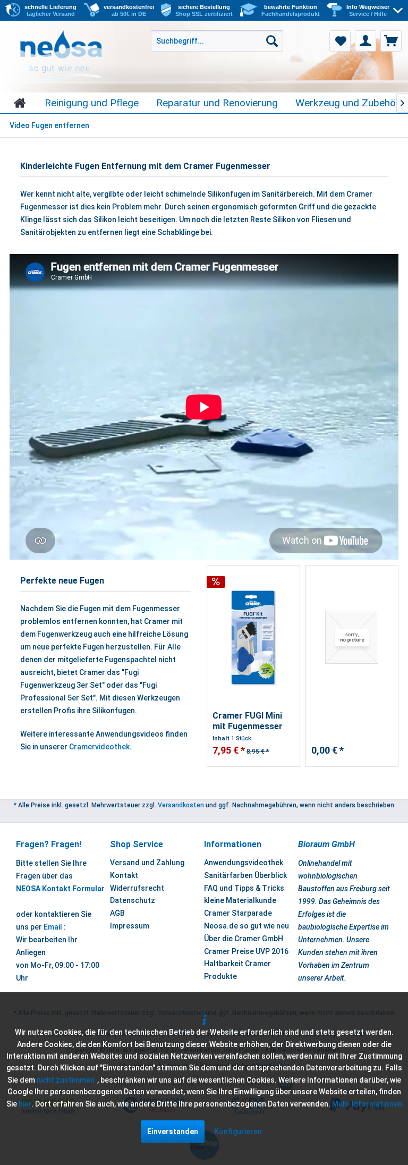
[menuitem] (374, 11)
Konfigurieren (238, 1131)
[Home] (20, 102)
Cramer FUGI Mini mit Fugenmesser (247, 721)
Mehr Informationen (367, 1104)
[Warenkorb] (391, 41)
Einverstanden (172, 1131)
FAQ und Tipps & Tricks (244, 888)
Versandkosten (181, 805)
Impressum (129, 926)
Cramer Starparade (238, 913)
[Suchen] (272, 41)
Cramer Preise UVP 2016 (246, 951)
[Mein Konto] (365, 41)
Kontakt (124, 875)
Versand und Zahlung (147, 862)
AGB (117, 913)
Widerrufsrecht (137, 888)
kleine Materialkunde (240, 900)
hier (25, 1104)
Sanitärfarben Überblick (245, 875)
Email (53, 927)
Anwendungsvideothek (243, 862)
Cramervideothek (99, 746)
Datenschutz (132, 900)
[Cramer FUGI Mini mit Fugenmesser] (253, 637)
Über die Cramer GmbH (243, 938)
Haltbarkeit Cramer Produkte (237, 970)
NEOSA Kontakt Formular (60, 888)
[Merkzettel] (340, 41)
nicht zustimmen (66, 1080)
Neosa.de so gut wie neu (246, 926)
